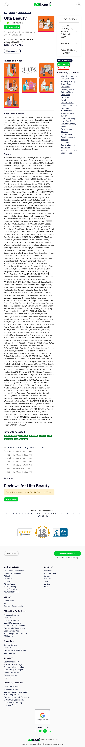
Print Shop (65, 142)
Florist (63, 100)
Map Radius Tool (11, 689)
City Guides (8, 677)
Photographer (67, 134)
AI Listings (8, 578)
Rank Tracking (10, 586)
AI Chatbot (8, 636)
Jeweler (64, 116)
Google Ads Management (14, 628)
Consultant (65, 94)
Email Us (12, 553)
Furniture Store (67, 102)
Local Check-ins (10, 589)
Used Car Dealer (67, 153)
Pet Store (64, 131)
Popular (8, 513)
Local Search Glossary (13, 702)
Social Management (12, 623)
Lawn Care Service (68, 121)
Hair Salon (65, 108)
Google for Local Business (15, 650)
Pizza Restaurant (68, 137)
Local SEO (8, 617)
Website (65, 43)
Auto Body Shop (67, 79)
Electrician (65, 97)
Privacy (44, 740)
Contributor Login (11, 662)
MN (5, 12)
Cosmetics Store (24, 12)
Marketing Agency (68, 124)
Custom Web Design (12, 620)
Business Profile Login (13, 664)
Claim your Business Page (14, 667)
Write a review (13, 27)
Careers (47, 576)
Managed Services (11, 615)
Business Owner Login (13, 606)
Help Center (9, 601)
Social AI (7, 581)
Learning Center (10, 705)
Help (46, 581)
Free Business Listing (67, 553)
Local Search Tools (11, 686)
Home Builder (66, 110)
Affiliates (47, 578)
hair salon (39, 447)
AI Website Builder (11, 592)
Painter (64, 126)
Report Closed (63, 68)
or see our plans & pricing (67, 557)
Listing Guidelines (11, 672)
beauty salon (28, 447)
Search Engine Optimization (15, 633)
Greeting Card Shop (69, 105)
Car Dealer (65, 87)
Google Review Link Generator (16, 697)
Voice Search (9, 653)
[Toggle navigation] (78, 4)
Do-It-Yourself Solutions (14, 570)
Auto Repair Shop (68, 81)
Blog (46, 586)
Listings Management (13, 573)
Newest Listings (10, 675)
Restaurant (65, 147)
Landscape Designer (69, 118)
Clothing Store (67, 92)
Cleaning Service (67, 89)
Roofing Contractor (69, 150)
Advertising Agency (69, 76)
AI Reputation (9, 584)
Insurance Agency (68, 113)
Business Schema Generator (16, 692)
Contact (47, 584)
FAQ (5, 603)
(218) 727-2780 (68, 19)
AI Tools (7, 576)
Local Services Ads (11, 631)
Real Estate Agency (68, 145)
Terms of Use (53, 740)
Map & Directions (64, 61)
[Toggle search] (6, 4)
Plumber (64, 139)
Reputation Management (14, 625)
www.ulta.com (13, 51)
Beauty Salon (66, 84)
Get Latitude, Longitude (14, 700)
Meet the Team (50, 573)
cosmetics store (14, 447)
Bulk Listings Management (15, 670)
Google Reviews (10, 645)
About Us (48, 570)
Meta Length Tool (11, 694)
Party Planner (66, 129)
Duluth (12, 12)
